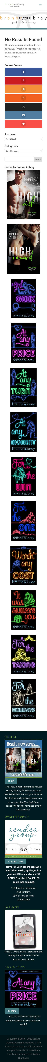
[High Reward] (23, 273)
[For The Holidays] (23, 717)
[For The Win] (23, 495)
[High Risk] (23, 218)
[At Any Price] (23, 361)
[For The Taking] (23, 673)
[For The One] (23, 539)
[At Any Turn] (23, 406)
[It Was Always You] (23, 628)
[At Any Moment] (23, 450)
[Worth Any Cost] (23, 584)
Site (38, 1042)
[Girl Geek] (23, 317)
